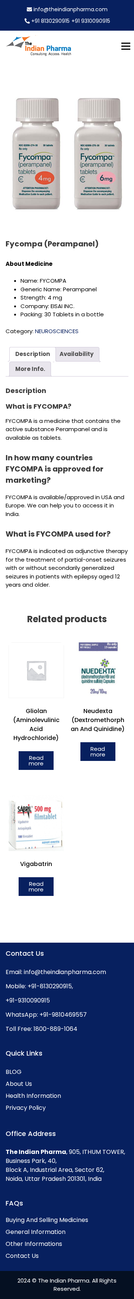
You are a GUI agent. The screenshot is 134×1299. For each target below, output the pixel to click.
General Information (36, 1232)
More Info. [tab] (30, 369)
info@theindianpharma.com (70, 9)
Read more (36, 760)
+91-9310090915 (28, 1000)
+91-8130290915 (49, 986)
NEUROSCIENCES (57, 331)
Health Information (33, 1095)
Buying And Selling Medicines (47, 1220)
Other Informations (34, 1244)
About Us (19, 1084)
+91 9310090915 (90, 21)
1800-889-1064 (54, 1029)
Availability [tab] (76, 354)
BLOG (14, 1072)
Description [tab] (32, 354)
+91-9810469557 (62, 1014)
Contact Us (22, 1256)
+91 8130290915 (50, 21)
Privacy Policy (26, 1107)
